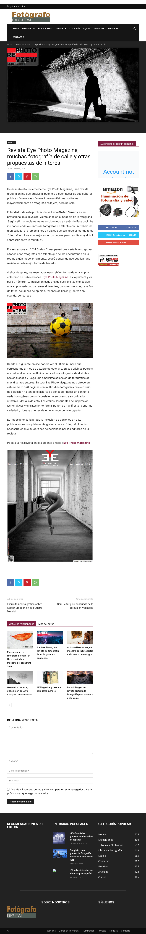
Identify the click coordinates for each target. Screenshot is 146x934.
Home (15, 28)
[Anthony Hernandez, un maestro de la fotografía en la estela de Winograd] (80, 637)
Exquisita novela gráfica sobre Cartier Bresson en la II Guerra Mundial (24, 607)
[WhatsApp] (35, 176)
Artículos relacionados (21, 624)
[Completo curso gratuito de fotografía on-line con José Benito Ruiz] (60, 853)
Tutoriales (28, 28)
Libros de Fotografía (68, 28)
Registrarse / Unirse (16, 6)
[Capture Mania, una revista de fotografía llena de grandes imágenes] (50, 637)
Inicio (9, 44)
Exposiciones (45, 28)
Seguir (132, 235)
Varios (111, 28)
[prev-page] (9, 705)
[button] (134, 28)
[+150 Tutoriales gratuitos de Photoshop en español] (60, 838)
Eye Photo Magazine (56, 277)
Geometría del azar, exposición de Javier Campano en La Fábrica (19, 691)
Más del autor (46, 624)
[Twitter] (18, 176)
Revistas (20, 44)
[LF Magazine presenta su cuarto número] (50, 677)
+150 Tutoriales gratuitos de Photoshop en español (81, 836)
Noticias (99, 28)
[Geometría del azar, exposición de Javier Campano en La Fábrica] (20, 677)
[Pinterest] (27, 176)
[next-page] (15, 705)
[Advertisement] (97, 16)
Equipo (87, 28)
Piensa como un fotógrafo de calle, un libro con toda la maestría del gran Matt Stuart (19, 659)
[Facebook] (10, 176)
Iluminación (89, 930)
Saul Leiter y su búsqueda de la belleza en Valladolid (75, 605)
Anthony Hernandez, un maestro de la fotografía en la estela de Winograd (80, 651)
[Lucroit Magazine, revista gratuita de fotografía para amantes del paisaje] (80, 677)
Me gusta (131, 227)
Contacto (18, 37)
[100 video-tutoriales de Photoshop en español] (60, 873)
